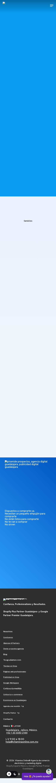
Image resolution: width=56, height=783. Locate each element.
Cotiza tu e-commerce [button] (13, 695)
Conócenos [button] (8, 638)
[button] (51, 5)
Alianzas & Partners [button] (11, 643)
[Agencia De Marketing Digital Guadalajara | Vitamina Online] (14, 5)
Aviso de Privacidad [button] (14, 758)
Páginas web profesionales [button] (14, 672)
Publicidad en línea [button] (11, 677)
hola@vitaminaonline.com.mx (22, 741)
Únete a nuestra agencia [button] (13, 649)
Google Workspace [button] (11, 683)
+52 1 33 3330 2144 (16, 732)
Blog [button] (5, 654)
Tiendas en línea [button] (10, 666)
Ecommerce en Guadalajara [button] (14, 700)
